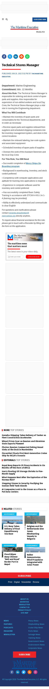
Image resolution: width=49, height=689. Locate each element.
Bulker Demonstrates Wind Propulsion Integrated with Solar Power (35, 560)
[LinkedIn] (18, 672)
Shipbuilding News (36, 624)
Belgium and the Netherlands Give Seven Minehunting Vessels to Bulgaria (35, 532)
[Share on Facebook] (4, 56)
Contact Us (24, 607)
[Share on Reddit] (21, 56)
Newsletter (26, 582)
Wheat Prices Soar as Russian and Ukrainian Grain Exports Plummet (23, 442)
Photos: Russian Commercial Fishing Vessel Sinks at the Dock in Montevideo (22, 448)
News (6, 621)
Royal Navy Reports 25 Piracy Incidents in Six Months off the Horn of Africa (23, 466)
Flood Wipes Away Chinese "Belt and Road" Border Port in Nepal (12, 559)
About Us (24, 599)
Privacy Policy (24, 610)
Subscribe (24, 654)
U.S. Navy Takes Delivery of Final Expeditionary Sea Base (12, 530)
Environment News (36, 645)
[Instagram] (35, 672)
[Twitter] (24, 672)
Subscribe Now (33, 257)
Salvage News (34, 634)
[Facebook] (12, 672)
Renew (36, 582)
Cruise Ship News (35, 627)
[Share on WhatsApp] (27, 56)
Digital (17, 582)
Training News (34, 638)
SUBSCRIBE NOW (40, 19)
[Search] (6, 20)
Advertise (24, 602)
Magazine (8, 631)
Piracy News (33, 621)
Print (10, 582)
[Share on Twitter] (10, 56)
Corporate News (35, 648)
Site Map (24, 613)
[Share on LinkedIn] (15, 56)
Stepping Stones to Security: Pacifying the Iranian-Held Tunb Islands (22, 484)
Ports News (33, 631)
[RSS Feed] (30, 672)
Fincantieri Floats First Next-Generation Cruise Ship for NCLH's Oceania (24, 454)
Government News (36, 641)
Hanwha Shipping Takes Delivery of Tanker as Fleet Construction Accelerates (24, 436)
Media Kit (40, 32)
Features (8, 624)
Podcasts (8, 627)
